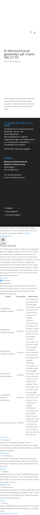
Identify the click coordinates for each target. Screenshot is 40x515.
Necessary (6, 281)
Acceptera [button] (27, 233)
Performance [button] (4, 453)
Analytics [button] (3, 469)
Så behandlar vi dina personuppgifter (17, 149)
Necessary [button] (4, 278)
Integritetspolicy (5, 236)
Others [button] (2, 500)
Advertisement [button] (5, 485)
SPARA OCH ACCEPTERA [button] (9, 514)
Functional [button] (3, 437)
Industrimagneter (12, 211)
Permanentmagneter (13, 215)
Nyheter (18, 61)
